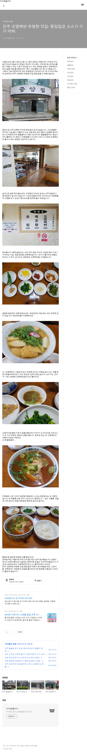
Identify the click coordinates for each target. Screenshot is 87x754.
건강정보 (70, 76)
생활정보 (70, 65)
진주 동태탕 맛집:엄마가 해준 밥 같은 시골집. (23, 661)
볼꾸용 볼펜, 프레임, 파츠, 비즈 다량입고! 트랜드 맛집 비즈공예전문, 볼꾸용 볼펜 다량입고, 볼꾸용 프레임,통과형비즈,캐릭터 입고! (24, 619)
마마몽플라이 (12, 708)
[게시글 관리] (12, 632)
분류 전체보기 (72, 57)
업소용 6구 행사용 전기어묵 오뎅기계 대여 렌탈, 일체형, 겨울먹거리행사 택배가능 (30, 602)
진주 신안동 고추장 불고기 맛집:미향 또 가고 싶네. (25, 654)
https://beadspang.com (12, 611)
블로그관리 (71, 87)
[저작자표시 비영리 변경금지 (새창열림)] (27, 632)
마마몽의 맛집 (10, 644)
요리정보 (70, 72)
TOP (82, 746)
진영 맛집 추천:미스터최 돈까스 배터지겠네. (22, 657)
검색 (77, 4)
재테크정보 (71, 69)
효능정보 (70, 80)
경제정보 (70, 61)
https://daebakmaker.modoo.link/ (15, 595)
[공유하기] (9, 632)
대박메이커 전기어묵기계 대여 (18, 598)
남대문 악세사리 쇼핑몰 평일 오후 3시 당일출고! (23, 614)
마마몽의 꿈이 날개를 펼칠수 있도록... (19, 712)
